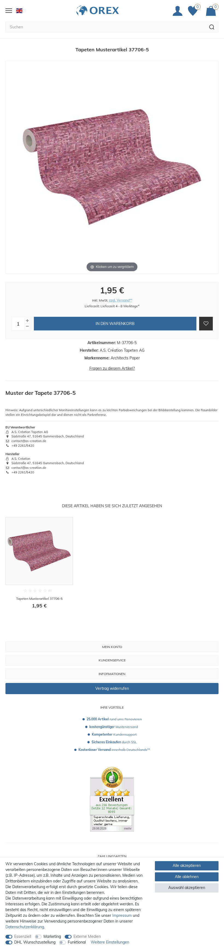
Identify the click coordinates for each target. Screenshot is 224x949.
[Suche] (212, 27)
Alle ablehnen (187, 876)
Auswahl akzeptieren (186, 887)
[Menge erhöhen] (27, 321)
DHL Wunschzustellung (34, 942)
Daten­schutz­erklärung (24, 926)
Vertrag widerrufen (112, 688)
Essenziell (22, 936)
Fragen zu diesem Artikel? (112, 368)
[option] (39, 566)
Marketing (52, 936)
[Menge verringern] (27, 326)
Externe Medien (87, 936)
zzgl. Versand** (120, 300)
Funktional (77, 942)
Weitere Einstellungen (110, 942)
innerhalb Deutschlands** (114, 750)
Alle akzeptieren (187, 865)
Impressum (122, 915)
